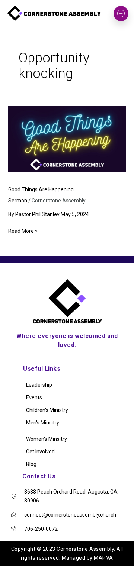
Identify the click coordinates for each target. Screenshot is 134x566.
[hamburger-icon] (121, 13)
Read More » (23, 230)
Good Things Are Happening (41, 189)
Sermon (17, 201)
